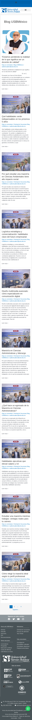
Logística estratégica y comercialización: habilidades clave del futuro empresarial (15, 234)
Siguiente (16, 609)
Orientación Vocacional (20, 124)
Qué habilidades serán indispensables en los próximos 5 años (16, 119)
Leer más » (5, 89)
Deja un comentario (7, 65)
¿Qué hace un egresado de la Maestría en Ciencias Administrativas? (15, 408)
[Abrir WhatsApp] (28, 708)
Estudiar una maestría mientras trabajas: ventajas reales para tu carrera (16, 518)
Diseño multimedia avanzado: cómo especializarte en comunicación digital (15, 293)
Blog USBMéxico (18, 65)
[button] (16, 2)
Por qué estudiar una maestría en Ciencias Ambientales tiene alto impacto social (15, 176)
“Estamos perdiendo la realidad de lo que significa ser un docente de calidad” (16, 59)
